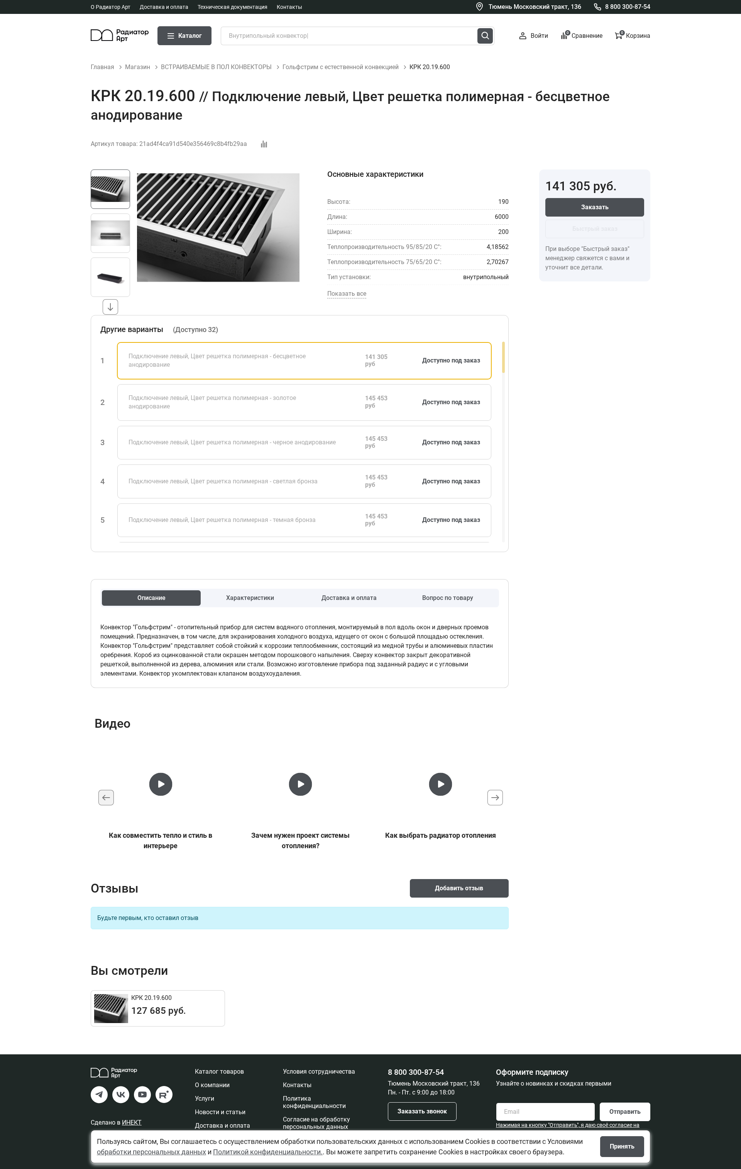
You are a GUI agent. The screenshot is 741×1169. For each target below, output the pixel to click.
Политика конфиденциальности (314, 1102)
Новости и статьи (220, 1112)
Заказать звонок (422, 1111)
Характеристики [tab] (250, 597)
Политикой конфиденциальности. (268, 1152)
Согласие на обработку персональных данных (316, 1123)
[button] (110, 307)
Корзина (635, 35)
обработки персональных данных (151, 1152)
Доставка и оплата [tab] (349, 597)
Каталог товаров (219, 1071)
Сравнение (584, 35)
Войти (539, 35)
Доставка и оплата (164, 7)
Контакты (289, 7)
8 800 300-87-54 (627, 6)
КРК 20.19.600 (151, 997)
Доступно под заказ (451, 360)
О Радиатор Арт (110, 7)
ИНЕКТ (132, 1122)
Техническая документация (232, 7)
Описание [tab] (151, 597)
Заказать (595, 207)
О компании (212, 1085)
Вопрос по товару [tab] (447, 597)
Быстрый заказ (595, 228)
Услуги (204, 1098)
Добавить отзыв (459, 888)
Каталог (190, 35)
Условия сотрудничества (319, 1071)
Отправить (625, 1111)
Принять (622, 1146)
